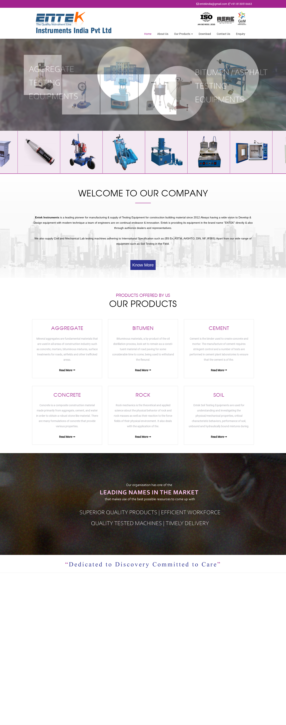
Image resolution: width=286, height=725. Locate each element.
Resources (99, 657)
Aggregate (156, 639)
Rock (153, 663)
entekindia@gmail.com (213, 3)
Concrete (155, 657)
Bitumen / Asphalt (160, 645)
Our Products (182, 33)
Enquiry (240, 33)
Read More (66, 370)
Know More (143, 265)
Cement (155, 651)
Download (205, 33)
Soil (152, 669)
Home (147, 33)
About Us (162, 33)
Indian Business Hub (189, 721)
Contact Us (223, 33)
